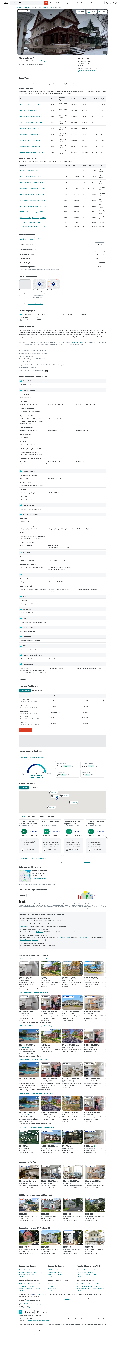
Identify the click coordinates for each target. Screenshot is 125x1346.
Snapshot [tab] (23, 758)
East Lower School (85, 938)
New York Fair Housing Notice (25, 1303)
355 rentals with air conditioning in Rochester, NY (37, 1026)
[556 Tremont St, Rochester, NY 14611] (29, 1237)
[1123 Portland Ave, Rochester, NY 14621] (29, 1205)
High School (52, 816)
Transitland (41, 1294)
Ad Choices (99, 1318)
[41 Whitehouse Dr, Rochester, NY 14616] (94, 968)
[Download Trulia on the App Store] (29, 1312)
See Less (24, 679)
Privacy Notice (92, 1318)
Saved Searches (96, 3)
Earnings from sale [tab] (26, 239)
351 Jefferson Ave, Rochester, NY (31, 116)
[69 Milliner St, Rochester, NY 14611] (73, 1205)
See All (23, 895)
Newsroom (54, 1318)
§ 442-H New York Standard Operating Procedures (31, 1302)
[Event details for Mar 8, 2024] (104, 718)
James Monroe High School (29, 940)
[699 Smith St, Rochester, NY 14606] (73, 1237)
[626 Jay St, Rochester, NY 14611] (95, 1237)
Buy (51, 3)
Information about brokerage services (30, 1304)
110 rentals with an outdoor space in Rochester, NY (37, 1127)
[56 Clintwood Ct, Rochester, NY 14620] (29, 1036)
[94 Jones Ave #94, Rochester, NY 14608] (94, 1137)
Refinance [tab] (53, 239)
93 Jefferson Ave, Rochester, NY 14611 (33, 218)
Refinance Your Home (87, 71)
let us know (76, 1326)
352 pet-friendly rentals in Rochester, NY (34, 959)
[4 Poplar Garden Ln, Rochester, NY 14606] (51, 968)
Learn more (87, 862)
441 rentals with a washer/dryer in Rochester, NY (37, 1093)
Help (86, 1318)
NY (37, 7)
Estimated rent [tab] (41, 239)
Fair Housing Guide (42, 1318)
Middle (42, 816)
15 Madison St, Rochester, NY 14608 (32, 194)
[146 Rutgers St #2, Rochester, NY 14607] (72, 1137)
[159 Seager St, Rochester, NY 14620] (95, 1205)
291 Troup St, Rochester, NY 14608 (31, 223)
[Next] (104, 973)
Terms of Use (71, 1318)
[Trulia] (20, 1312)
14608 (50, 7)
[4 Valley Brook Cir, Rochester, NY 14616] (29, 968)
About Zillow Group (31, 1318)
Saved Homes (82, 3)
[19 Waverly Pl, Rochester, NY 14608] (51, 1237)
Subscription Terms (79, 1318)
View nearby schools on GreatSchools (33, 858)
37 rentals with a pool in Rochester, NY (33, 1060)
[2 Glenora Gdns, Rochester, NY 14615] (72, 968)
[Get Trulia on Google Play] (42, 1312)
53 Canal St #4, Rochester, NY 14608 (32, 226)
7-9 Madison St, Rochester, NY (30, 134)
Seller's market (36, 775)
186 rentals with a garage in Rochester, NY (34, 992)
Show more (24, 730)
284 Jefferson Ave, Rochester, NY (31, 152)
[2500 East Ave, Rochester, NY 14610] (72, 1069)
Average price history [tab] (37, 757)
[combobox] (29, 3)
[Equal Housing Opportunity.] (39, 1331)
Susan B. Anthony (39, 61)
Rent (57, 3)
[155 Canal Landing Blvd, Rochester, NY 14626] (51, 1002)
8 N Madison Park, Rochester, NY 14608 (33, 200)
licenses (67, 1299)
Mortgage (65, 3)
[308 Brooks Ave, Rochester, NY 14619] (51, 1205)
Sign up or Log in (112, 3)
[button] (46, 3)
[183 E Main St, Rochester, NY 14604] (51, 1172)
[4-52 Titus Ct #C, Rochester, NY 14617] (29, 1137)
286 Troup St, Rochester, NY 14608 (32, 212)
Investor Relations (63, 1318)
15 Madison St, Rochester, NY (30, 105)
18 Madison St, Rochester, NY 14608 (32, 176)
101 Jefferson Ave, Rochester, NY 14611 (33, 206)
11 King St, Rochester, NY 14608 (30, 170)
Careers (49, 1318)
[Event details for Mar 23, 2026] (104, 700)
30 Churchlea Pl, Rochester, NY (30, 146)
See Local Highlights (39, 878)
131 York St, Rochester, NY (28, 111)
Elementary (32, 816)
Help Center (54, 1331)
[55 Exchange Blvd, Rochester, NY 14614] (29, 1172)
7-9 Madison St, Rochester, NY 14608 (32, 188)
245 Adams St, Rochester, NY (30, 128)
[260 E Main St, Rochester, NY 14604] (94, 1002)
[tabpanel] (62, 256)
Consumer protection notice (46, 1304)
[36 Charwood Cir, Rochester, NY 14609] (51, 1137)
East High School (64, 938)
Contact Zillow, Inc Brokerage (27, 1307)
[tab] (25, 690)
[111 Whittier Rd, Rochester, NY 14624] (72, 1002)
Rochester (43, 7)
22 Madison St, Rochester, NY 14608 (32, 182)
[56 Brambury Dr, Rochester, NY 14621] (72, 1036)
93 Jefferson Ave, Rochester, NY (31, 122)
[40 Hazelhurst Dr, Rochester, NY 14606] (94, 1069)
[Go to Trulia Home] (5, 2)
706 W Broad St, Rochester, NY (30, 140)
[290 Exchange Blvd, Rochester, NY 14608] (73, 1172)
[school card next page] (106, 837)
